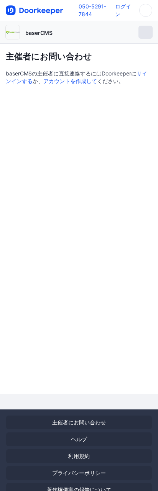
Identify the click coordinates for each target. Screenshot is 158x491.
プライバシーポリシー (79, 473)
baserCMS (39, 32)
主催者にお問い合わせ (79, 422)
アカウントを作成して (70, 81)
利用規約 (79, 456)
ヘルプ (79, 439)
